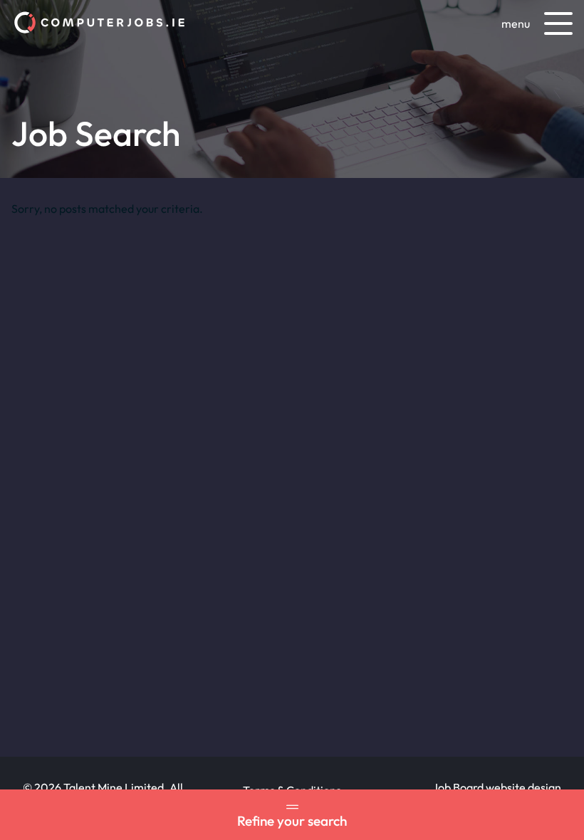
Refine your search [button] (292, 820)
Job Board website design (496, 787)
